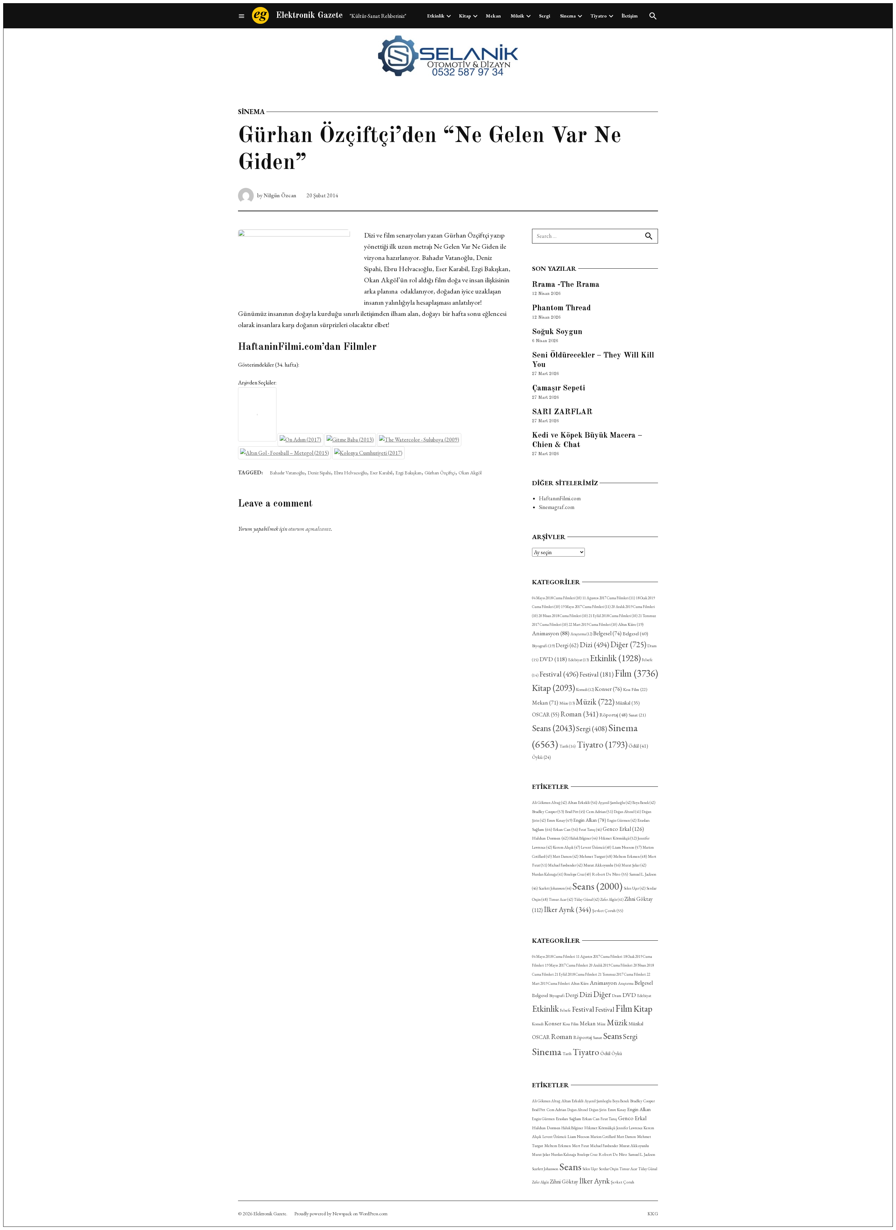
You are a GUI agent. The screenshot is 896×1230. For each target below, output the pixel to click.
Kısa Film (635, 689)
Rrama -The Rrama (566, 285)
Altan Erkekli (582, 802)
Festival (559, 674)
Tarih (567, 746)
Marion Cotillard (603, 1136)
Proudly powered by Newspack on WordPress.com (340, 1213)
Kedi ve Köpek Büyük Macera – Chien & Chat (587, 440)
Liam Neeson (627, 847)
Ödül (638, 745)
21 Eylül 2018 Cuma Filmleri (613, 615)
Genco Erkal (623, 829)
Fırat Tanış (590, 829)
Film (636, 673)
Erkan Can (565, 829)
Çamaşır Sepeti (558, 388)
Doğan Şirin (598, 1109)
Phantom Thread (561, 308)
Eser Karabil (381, 472)
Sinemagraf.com (556, 507)
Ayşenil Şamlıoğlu (614, 802)
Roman (579, 714)
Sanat (637, 715)
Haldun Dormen (550, 838)
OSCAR (545, 714)
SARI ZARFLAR (562, 412)
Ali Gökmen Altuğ (549, 802)
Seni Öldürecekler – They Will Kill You (593, 360)
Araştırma (581, 633)
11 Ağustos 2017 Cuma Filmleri (608, 597)
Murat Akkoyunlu (602, 865)
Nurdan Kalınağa (547, 874)
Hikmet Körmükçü (617, 838)
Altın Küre (630, 624)
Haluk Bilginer (583, 838)
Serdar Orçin (608, 1168)
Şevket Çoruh (607, 910)
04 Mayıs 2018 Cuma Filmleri (556, 597)
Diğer (628, 644)
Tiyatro (598, 16)
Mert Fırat (580, 1145)
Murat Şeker (634, 865)
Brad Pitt (575, 811)
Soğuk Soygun (557, 332)
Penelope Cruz (577, 874)
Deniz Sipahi (319, 472)
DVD (553, 659)
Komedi (585, 689)
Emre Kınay (559, 820)
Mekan (493, 16)
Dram (616, 995)
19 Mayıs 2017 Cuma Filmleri (585, 606)
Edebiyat (578, 659)
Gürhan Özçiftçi (440, 472)
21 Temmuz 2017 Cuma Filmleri (622, 974)
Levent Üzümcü (596, 847)
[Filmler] (241, 16)
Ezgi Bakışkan (408, 472)
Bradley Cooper (548, 811)
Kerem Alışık (566, 847)
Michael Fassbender (565, 865)
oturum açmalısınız (309, 528)
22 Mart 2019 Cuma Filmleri (593, 624)
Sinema (568, 16)
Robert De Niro (610, 874)
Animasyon (550, 633)
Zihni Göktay (564, 1181)
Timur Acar (561, 899)
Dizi (594, 644)
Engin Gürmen (621, 820)
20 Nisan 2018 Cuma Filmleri (563, 615)
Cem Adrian (599, 811)
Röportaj (614, 714)
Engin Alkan (589, 820)
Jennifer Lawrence (629, 1127)
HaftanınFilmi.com (560, 498)
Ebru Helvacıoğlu (350, 472)
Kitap (465, 16)
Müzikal (628, 703)
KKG (653, 1213)
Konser (608, 689)
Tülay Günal (586, 899)
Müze (567, 703)
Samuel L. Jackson (641, 1154)
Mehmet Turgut (595, 856)
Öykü (541, 757)
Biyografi (543, 646)
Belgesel (607, 633)
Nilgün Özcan (280, 195)
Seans (553, 728)
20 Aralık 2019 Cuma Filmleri (610, 965)
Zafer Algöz (611, 899)
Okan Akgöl (470, 472)
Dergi (567, 645)
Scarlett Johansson (555, 888)
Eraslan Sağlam (568, 1119)
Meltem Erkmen (630, 856)
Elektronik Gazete (309, 16)
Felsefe (565, 1010)
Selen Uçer (634, 888)
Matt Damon (565, 856)
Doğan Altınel (627, 811)
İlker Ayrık (567, 909)
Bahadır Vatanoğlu (287, 472)
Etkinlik (435, 16)
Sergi (544, 16)
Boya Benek (643, 802)
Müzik (517, 16)
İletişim (630, 16)
